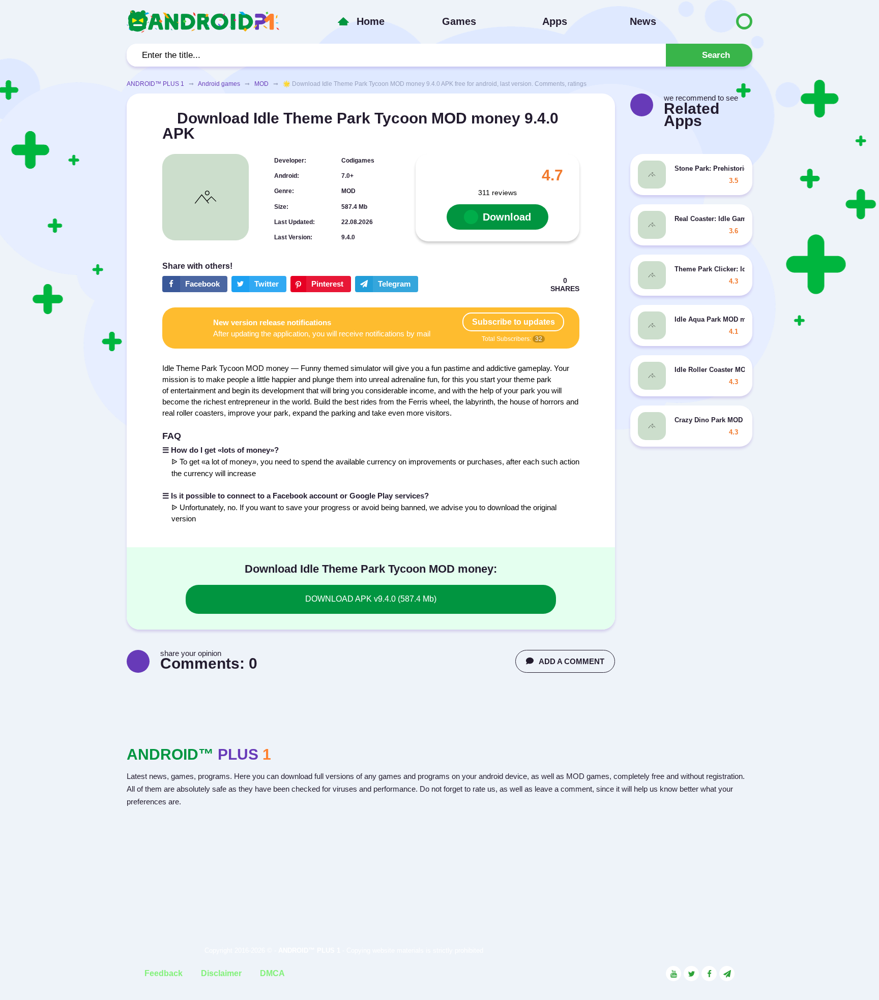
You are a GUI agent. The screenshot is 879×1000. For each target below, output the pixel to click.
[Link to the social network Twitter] (691, 973)
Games (459, 21)
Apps (554, 21)
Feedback (163, 973)
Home (371, 21)
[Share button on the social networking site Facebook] (194, 284)
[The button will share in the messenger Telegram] (386, 284)
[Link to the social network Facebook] (709, 973)
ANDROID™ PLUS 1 (155, 83)
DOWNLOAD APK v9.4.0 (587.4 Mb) (370, 599)
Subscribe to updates (513, 322)
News (643, 21)
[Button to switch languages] (723, 21)
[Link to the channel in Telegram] (727, 973)
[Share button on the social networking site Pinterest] (320, 284)
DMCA (272, 973)
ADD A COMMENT (571, 661)
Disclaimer (221, 973)
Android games (219, 83)
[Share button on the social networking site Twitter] (258, 284)
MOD (261, 83)
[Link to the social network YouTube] (673, 973)
